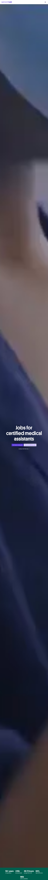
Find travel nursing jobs (17, 442)
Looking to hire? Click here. (24, 446)
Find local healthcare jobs (30, 442)
